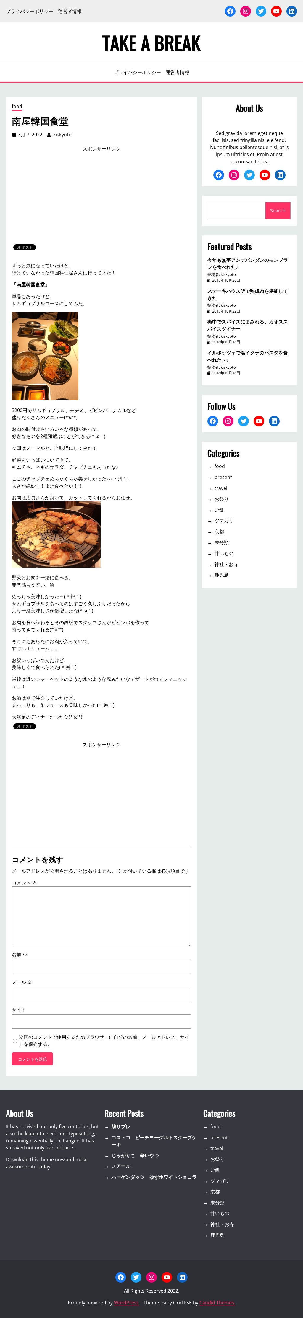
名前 (19, 954)
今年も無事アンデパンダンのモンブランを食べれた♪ (247, 263)
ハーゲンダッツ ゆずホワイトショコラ (154, 1177)
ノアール (121, 1166)
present (223, 477)
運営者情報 (70, 11)
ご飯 (219, 510)
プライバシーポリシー (29, 11)
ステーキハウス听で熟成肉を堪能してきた (247, 294)
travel (221, 488)
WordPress (126, 1302)
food (17, 106)
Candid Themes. (217, 1302)
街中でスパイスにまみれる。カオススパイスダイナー (247, 325)
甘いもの (224, 553)
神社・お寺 (226, 564)
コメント (24, 882)
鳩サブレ (121, 1126)
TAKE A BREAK (151, 42)
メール (22, 982)
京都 (219, 531)
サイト (19, 1009)
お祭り (222, 499)
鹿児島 (222, 575)
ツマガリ (224, 520)
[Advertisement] (101, 198)
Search (278, 210)
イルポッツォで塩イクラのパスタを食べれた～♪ (247, 356)
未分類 (222, 542)
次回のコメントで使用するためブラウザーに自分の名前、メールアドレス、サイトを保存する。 (104, 1040)
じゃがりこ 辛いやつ (135, 1155)
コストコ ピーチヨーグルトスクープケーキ (154, 1141)
